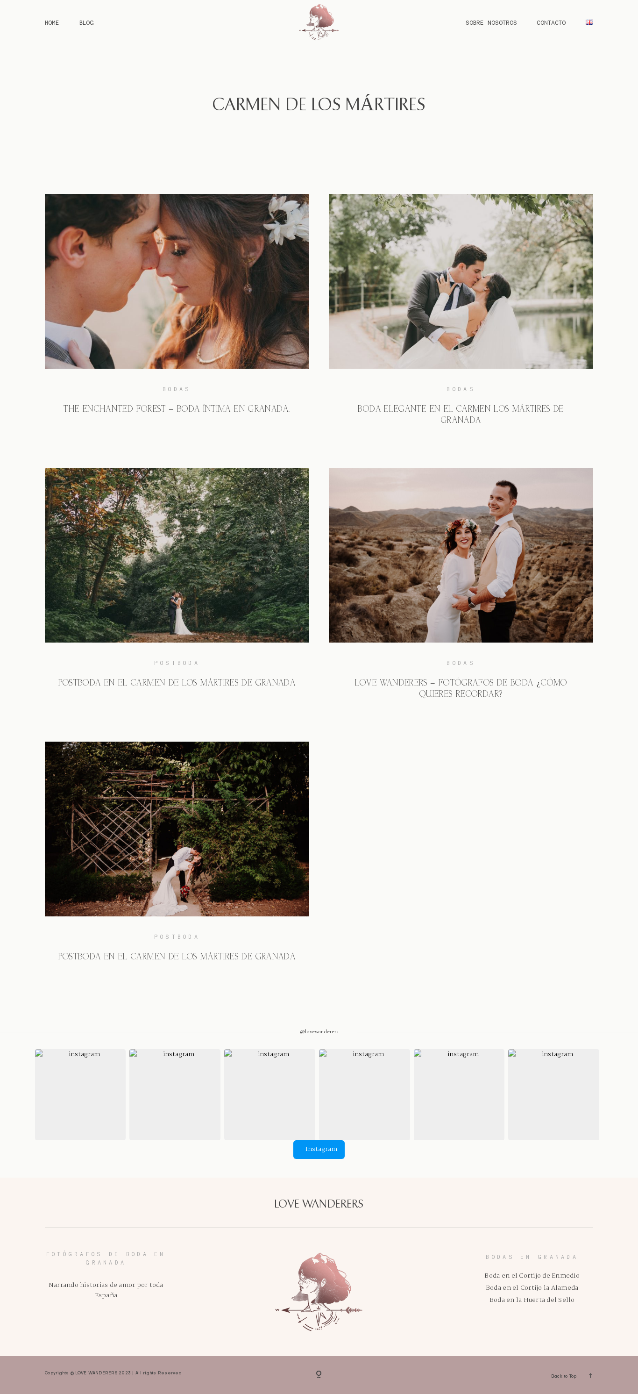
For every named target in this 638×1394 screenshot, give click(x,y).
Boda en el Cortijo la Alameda (532, 1288)
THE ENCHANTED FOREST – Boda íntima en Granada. (177, 410)
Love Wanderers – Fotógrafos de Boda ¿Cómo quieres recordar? (461, 689)
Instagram (321, 1149)
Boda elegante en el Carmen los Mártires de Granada (461, 415)
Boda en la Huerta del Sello (532, 1300)
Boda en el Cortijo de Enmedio (531, 1276)
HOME (52, 23)
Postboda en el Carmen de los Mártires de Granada (177, 683)
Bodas (177, 389)
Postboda (177, 663)
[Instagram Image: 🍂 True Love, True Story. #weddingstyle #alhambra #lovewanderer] (269, 1094)
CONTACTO (551, 23)
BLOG (86, 23)
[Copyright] (319, 1375)
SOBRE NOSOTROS (491, 23)
